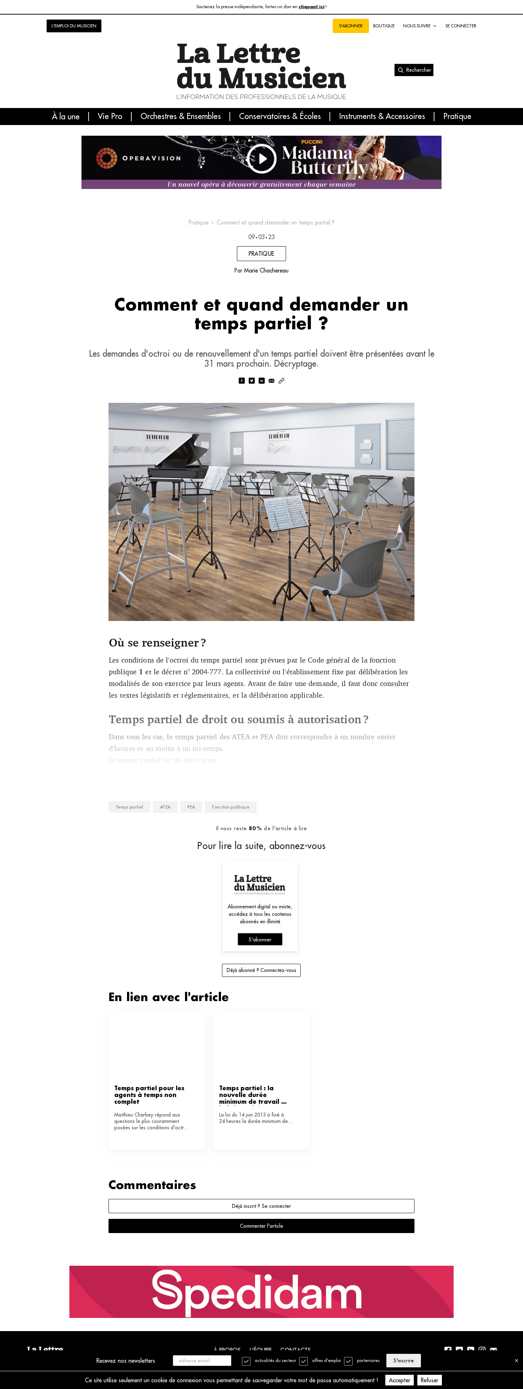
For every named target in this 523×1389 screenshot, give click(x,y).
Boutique (384, 25)
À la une (66, 116)
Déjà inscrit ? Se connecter (261, 1206)
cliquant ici (311, 7)
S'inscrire (403, 1360)
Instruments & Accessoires (382, 116)
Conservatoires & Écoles (280, 116)
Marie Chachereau (266, 270)
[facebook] (241, 381)
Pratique (457, 116)
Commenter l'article (261, 1226)
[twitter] (251, 381)
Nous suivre (416, 25)
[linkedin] (261, 381)
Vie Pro (110, 116)
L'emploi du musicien (74, 25)
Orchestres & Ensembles (181, 116)
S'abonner (260, 939)
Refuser (429, 1380)
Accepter (399, 1380)
